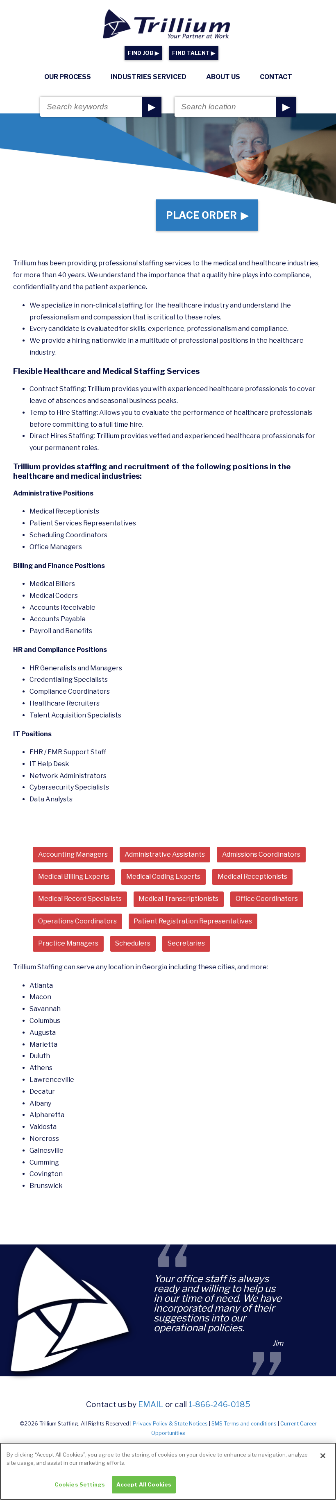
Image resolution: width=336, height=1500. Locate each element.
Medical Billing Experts (73, 876)
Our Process (67, 77)
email (150, 1404)
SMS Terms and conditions (244, 1424)
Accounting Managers (73, 854)
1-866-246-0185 (219, 1404)
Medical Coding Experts (163, 876)
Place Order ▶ (207, 215)
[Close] (323, 1456)
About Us (223, 77)
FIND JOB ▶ (143, 53)
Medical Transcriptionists (178, 899)
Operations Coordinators (77, 921)
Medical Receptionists (252, 876)
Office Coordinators (267, 899)
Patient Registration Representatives (193, 921)
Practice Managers (68, 943)
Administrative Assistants (165, 854)
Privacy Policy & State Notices (170, 1424)
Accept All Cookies (143, 1484)
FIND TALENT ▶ (193, 53)
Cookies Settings (79, 1484)
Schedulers (132, 943)
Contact (276, 77)
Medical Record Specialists (80, 899)
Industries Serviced (148, 77)
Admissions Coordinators (261, 854)
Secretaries (186, 943)
